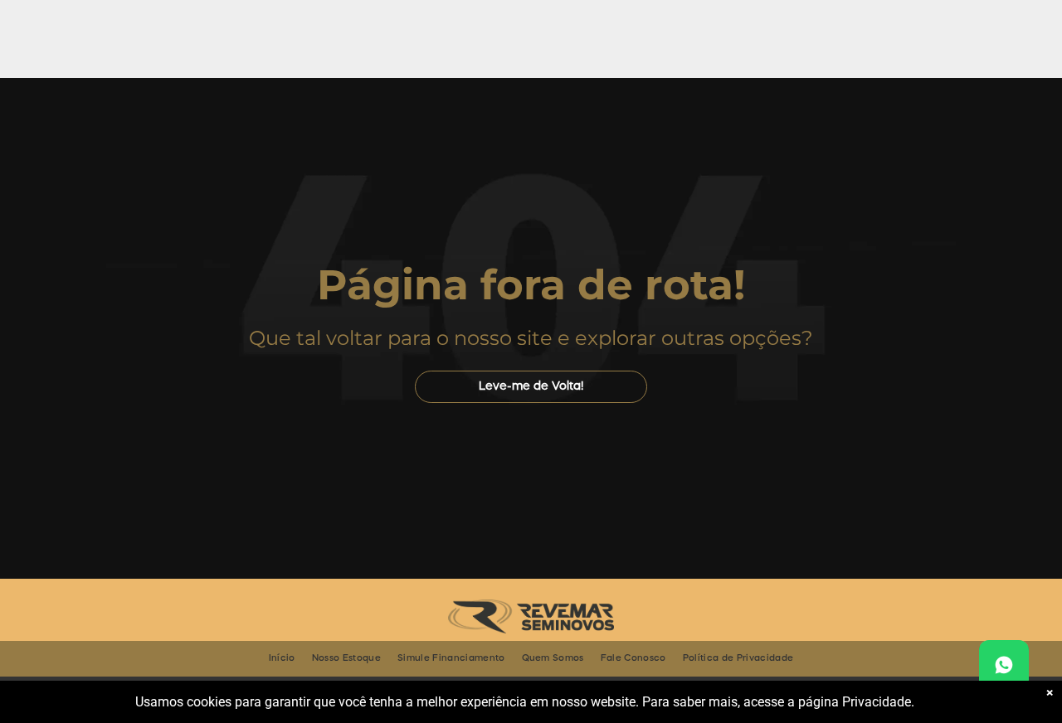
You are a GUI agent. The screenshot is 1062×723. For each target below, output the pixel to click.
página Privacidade (854, 702)
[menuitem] (282, 658)
